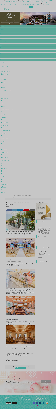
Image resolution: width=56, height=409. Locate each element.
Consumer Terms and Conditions (41, 398)
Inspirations (10, 4)
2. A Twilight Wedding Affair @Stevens (42, 253)
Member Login (3, 6)
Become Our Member (45, 4)
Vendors (19, 1)
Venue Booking (42, 0)
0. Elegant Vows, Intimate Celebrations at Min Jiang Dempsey (43, 250)
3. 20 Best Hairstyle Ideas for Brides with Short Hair (43, 226)
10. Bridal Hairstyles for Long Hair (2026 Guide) (43, 233)
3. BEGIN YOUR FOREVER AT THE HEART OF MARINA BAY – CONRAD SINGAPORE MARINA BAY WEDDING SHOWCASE (43, 254)
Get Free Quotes (14, 1)
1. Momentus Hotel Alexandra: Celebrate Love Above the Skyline (43, 224)
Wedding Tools (7, 1)
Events (22, 396)
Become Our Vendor (30, 4)
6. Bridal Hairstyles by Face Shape (41, 229)
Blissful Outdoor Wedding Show (25, 399)
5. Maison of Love (39, 257)
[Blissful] (8, 403)
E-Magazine (16, 4)
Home (2, 1)
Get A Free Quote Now (20, 367)
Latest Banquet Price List (34, 1)
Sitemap (6, 399)
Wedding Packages (22, 4)
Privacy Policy (38, 397)
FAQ (5, 396)
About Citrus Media (39, 399)
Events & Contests (26, 1)
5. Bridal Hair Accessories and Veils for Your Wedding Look (43, 228)
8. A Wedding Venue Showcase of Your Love (42, 231)
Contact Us (38, 396)
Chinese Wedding (4, 4)
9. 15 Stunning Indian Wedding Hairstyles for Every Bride (43, 232)
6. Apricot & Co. (39, 244)
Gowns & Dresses (50, 0)
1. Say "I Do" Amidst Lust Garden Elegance (42, 251)
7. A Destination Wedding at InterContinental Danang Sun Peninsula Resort (43, 230)
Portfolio (41, 1)
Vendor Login (38, 4)
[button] (0, 18)
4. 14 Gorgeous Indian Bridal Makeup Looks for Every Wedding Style (43, 227)
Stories (46, 2)
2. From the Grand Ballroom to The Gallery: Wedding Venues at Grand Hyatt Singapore (43, 225)
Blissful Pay (6, 398)
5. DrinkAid (38, 243)
